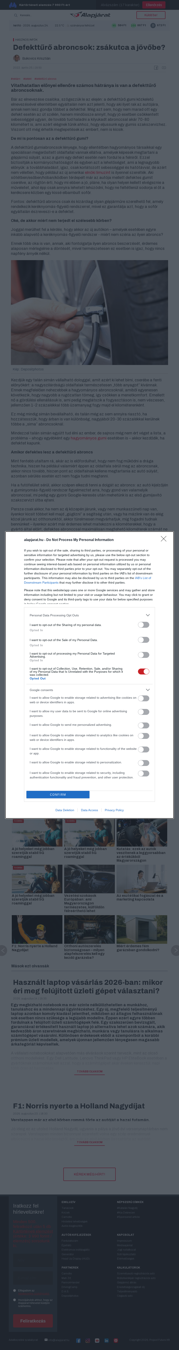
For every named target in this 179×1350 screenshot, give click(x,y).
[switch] (143, 625)
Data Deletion (64, 810)
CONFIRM (58, 794)
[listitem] (89, 615)
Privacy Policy (114, 810)
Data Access (89, 810)
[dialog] (89, 675)
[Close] (165, 540)
